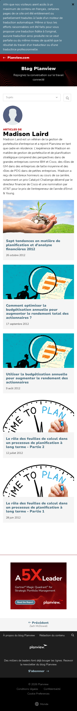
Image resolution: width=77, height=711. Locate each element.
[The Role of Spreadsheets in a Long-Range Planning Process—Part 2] (38, 415)
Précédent (39, 624)
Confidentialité (52, 689)
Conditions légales (27, 689)
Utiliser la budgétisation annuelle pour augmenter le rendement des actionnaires (37, 378)
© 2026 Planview (38, 684)
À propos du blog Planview (19, 635)
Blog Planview (38, 69)
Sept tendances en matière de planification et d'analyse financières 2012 (33, 245)
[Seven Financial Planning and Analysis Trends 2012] (38, 217)
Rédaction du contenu (52, 635)
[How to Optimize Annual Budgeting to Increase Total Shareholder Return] (38, 282)
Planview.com (18, 58)
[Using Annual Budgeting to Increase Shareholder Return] (38, 350)
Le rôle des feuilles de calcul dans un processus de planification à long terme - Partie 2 (36, 443)
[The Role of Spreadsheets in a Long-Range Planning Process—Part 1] (38, 479)
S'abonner (38, 671)
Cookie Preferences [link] (38, 693)
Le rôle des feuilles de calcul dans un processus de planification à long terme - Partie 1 (36, 507)
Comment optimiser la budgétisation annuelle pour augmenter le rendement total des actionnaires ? (37, 312)
